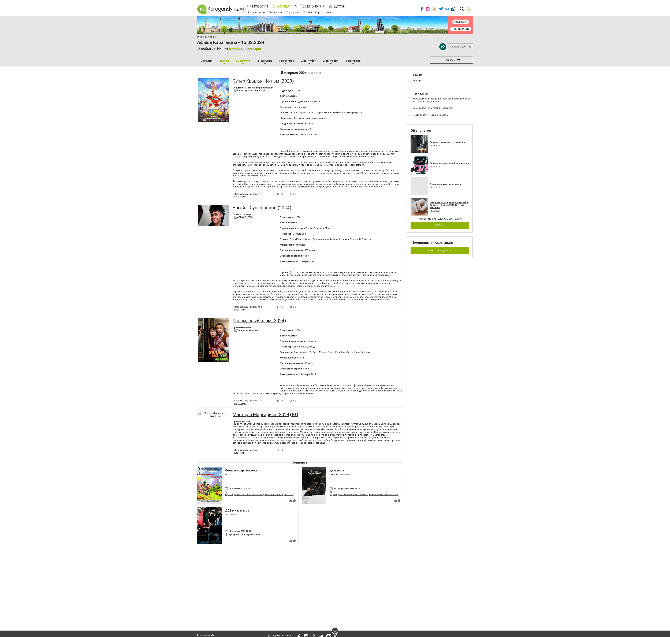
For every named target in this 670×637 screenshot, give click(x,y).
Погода (307, 12)
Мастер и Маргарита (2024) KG (265, 414)
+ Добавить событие (460, 46)
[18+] (218, 9)
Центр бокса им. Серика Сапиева (245, 535)
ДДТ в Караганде (237, 510)
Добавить (439, 225)
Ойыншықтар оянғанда (241, 470)
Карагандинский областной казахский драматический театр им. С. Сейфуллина (264, 495)
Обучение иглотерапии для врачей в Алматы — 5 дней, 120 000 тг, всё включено (449, 205)
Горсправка (293, 12)
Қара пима (337, 470)
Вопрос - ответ (256, 12)
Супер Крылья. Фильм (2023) (263, 81)
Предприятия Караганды (432, 242)
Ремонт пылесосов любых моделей (449, 163)
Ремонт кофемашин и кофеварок (447, 142)
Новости (260, 6)
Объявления (276, 12)
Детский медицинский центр (445, 184)
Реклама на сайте (206, 635)
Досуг (339, 6)
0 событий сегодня (245, 49)
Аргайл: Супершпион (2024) (262, 207)
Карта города (323, 12)
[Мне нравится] (290, 500)
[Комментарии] (294, 500)
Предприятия (312, 6)
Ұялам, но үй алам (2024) (259, 320)
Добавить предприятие (439, 250)
